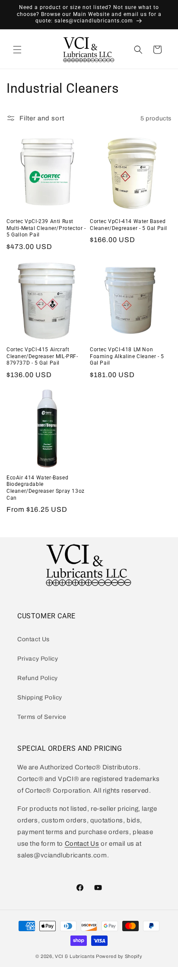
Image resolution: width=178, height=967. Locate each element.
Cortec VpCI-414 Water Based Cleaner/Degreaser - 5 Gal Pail (128, 224)
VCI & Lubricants (75, 956)
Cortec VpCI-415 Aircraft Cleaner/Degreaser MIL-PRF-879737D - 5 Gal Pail (42, 356)
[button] (17, 49)
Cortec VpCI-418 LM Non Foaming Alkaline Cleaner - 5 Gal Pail (127, 356)
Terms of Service (42, 717)
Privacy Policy (37, 658)
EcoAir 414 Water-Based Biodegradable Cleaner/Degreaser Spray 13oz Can (45, 488)
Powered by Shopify (119, 956)
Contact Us (33, 639)
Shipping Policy (39, 697)
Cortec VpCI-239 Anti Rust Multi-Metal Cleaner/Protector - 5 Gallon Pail (46, 228)
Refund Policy (37, 678)
